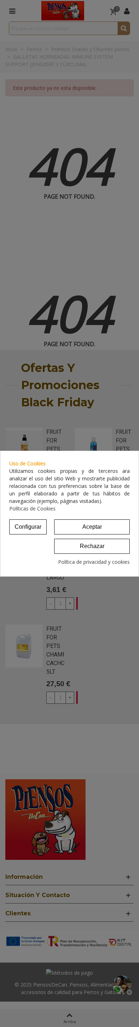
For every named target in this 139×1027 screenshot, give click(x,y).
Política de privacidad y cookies (94, 561)
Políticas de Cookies (32, 508)
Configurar (28, 527)
